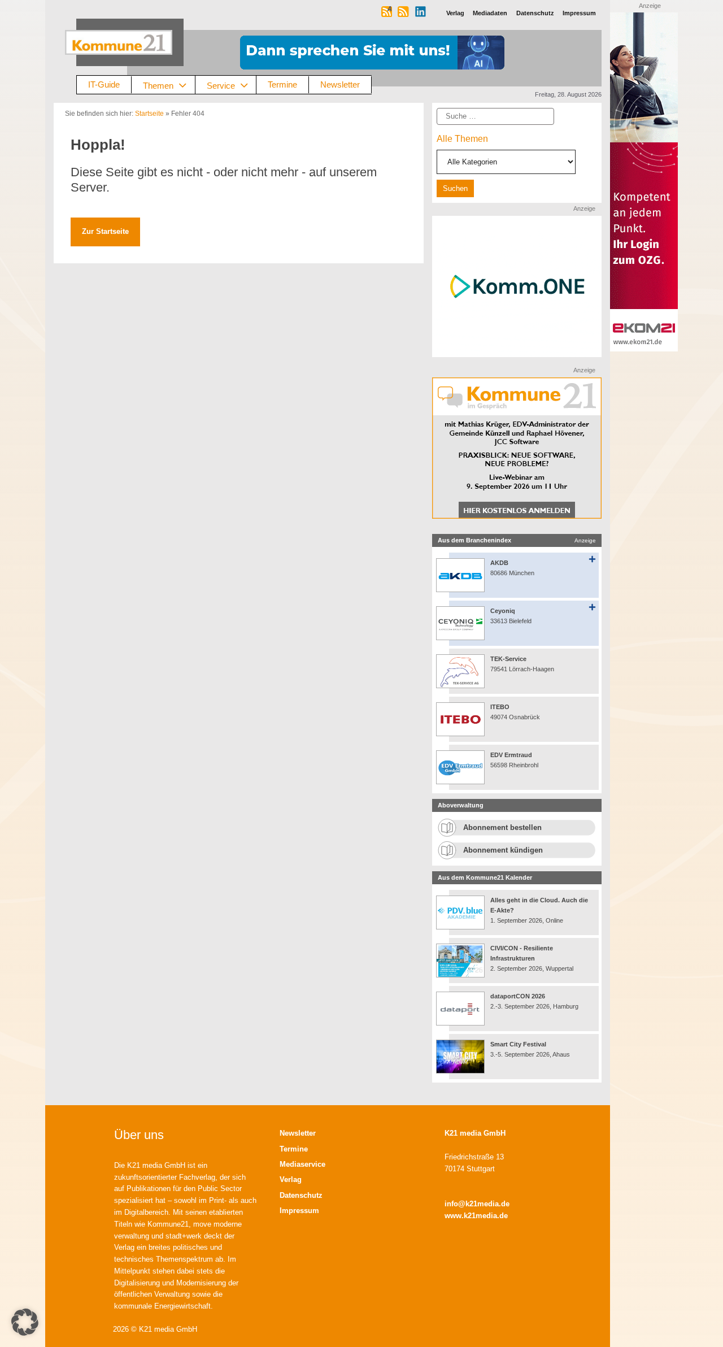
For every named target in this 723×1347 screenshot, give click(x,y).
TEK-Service (508, 658)
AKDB (499, 562)
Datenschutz (301, 1195)
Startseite (149, 114)
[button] (25, 1322)
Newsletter (340, 84)
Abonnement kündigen (503, 850)
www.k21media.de (476, 1215)
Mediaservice (302, 1164)
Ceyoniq (502, 610)
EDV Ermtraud (511, 754)
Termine (282, 84)
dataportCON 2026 (517, 996)
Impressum (299, 1210)
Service (221, 85)
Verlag (291, 1179)
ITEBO (499, 706)
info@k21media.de (477, 1204)
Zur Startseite (105, 231)
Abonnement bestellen (502, 827)
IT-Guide (104, 84)
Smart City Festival (519, 1044)
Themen (158, 85)
